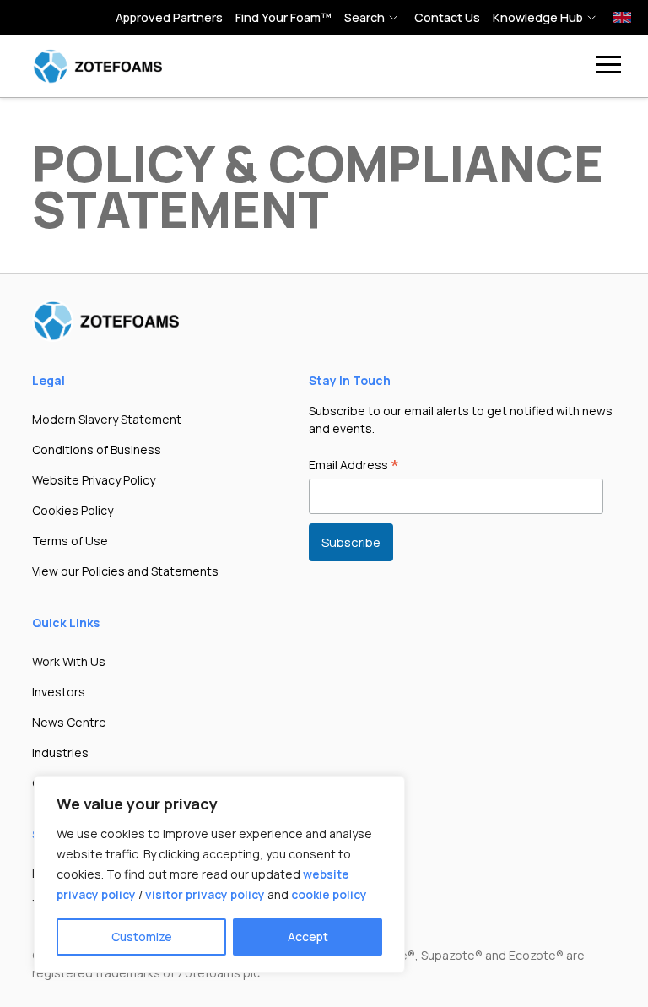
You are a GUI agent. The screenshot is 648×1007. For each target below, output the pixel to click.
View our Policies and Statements (125, 571)
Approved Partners (169, 17)
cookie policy (329, 894)
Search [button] (364, 17)
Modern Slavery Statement (106, 419)
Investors (58, 692)
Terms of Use (70, 541)
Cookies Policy (72, 510)
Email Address (354, 466)
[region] (219, 874)
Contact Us (447, 17)
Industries (60, 752)
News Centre (69, 722)
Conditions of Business (96, 449)
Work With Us (68, 661)
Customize (141, 936)
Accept (308, 936)
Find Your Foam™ (283, 17)
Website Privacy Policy (93, 480)
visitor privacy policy (205, 894)
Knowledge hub (538, 17)
